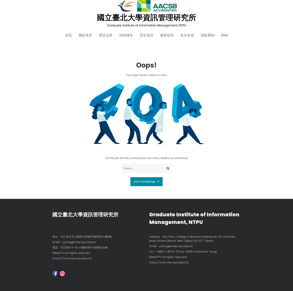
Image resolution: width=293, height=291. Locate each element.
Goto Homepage (145, 181)
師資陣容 (126, 35)
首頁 (68, 35)
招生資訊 (146, 35)
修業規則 (167, 35)
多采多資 (187, 35)
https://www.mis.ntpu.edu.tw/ (72, 258)
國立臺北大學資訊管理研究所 (146, 17)
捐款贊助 (207, 35)
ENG (224, 35)
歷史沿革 (106, 35)
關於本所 (85, 35)
